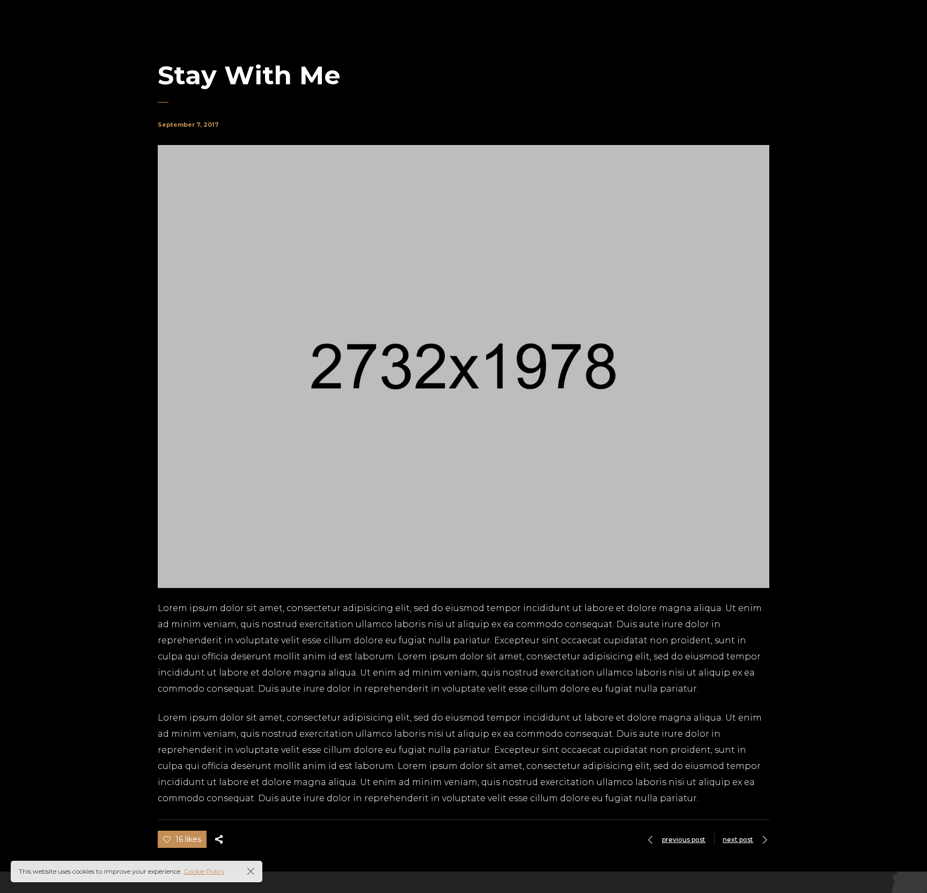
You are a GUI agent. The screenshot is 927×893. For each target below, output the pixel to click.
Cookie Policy (204, 871)
